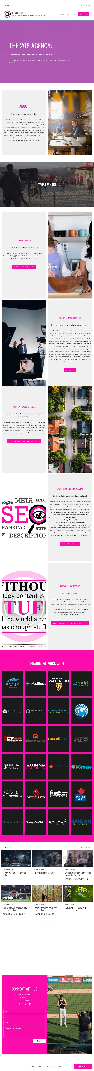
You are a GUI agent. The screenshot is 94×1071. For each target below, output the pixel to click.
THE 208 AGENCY (18, 12)
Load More (47, 923)
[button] (7, 847)
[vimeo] (89, 6)
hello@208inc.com (9, 6)
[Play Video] (16, 858)
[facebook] (84, 6)
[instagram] (81, 6)
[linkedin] (86, 6)
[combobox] (86, 847)
